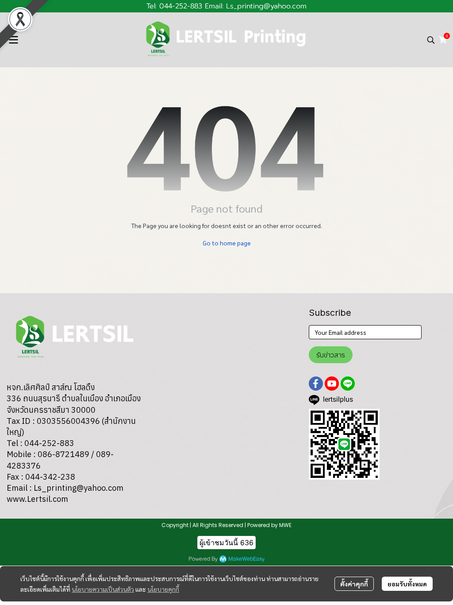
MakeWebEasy (246, 559)
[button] (431, 40)
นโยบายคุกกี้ (163, 589)
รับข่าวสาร (330, 354)
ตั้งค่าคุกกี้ (354, 584)
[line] (348, 383)
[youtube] (332, 383)
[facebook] (316, 383)
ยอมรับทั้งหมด (407, 584)
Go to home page (227, 243)
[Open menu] (13, 40)
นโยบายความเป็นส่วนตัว (103, 589)
